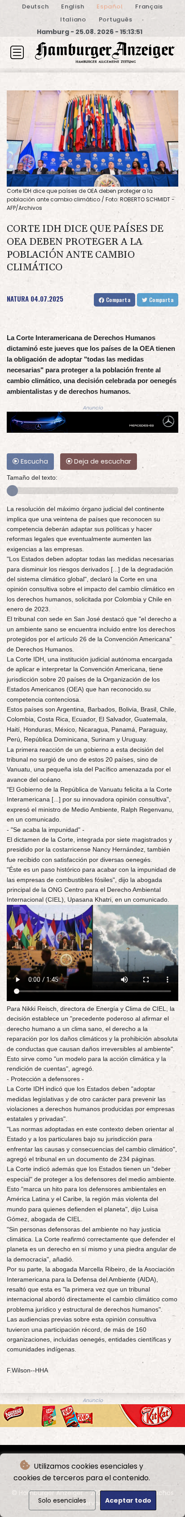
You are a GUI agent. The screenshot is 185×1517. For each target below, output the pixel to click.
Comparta (117, 299)
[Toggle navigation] (17, 52)
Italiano (73, 19)
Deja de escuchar (101, 461)
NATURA (18, 298)
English (72, 6)
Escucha (33, 461)
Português (115, 19)
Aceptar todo (128, 1500)
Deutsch (35, 6)
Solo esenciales (62, 1500)
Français (149, 6)
